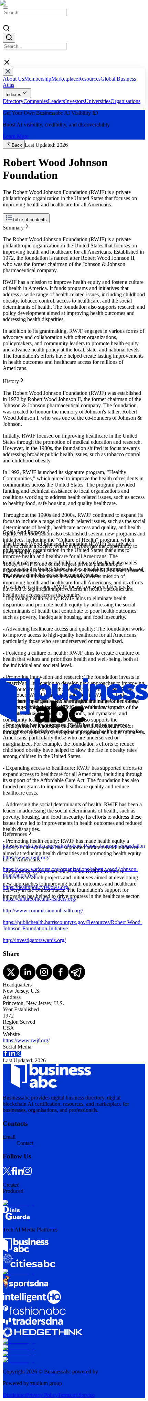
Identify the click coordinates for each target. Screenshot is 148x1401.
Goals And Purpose (24, 239)
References (15, 251)
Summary (13, 226)
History (11, 232)
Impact (10, 245)
